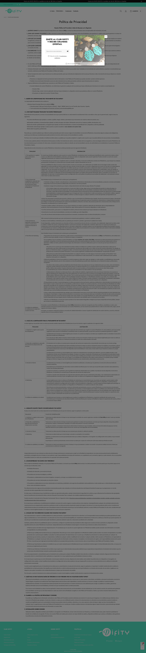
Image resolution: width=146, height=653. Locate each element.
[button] (67, 51)
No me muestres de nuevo (74, 63)
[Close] (106, 36)
